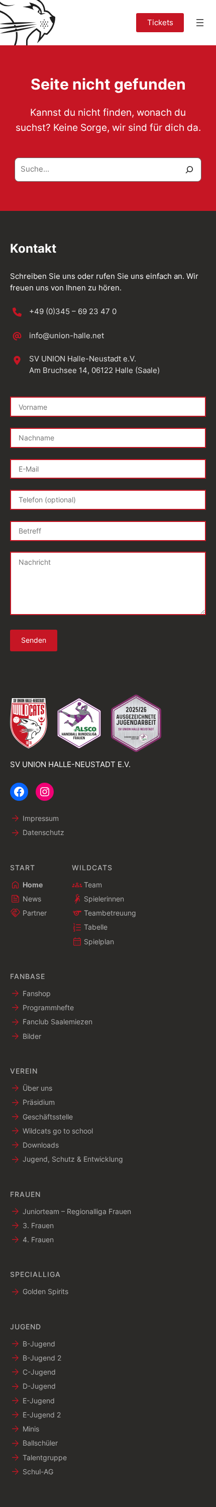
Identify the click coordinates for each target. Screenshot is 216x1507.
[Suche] (189, 170)
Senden (33, 640)
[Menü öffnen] (200, 23)
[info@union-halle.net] (57, 336)
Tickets (160, 22)
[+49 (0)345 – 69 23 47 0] (63, 312)
